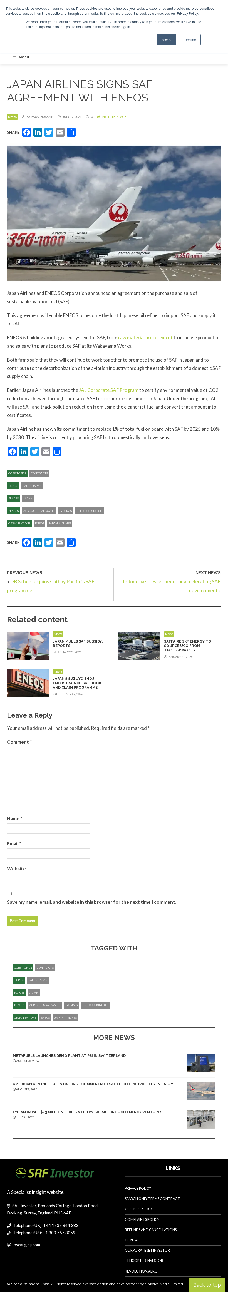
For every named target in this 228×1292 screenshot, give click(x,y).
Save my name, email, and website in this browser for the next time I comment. (91, 902)
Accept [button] (166, 39)
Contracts (39, 473)
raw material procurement (145, 337)
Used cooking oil (89, 510)
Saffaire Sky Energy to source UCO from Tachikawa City (187, 646)
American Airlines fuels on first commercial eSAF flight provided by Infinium (93, 1084)
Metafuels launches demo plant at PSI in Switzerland (69, 1056)
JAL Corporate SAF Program (108, 390)
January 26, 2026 (68, 652)
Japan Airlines (60, 523)
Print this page (114, 116)
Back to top (207, 1285)
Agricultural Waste (39, 510)
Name (14, 818)
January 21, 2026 (180, 656)
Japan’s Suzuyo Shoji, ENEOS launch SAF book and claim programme (77, 683)
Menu (24, 57)
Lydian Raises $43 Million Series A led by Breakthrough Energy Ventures (87, 1112)
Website (16, 869)
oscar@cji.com (27, 1244)
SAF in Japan (32, 485)
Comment (19, 742)
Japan (28, 498)
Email (14, 844)
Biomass (66, 510)
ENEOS (39, 523)
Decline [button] (190, 39)
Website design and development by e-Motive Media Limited (133, 1284)
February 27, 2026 (69, 694)
